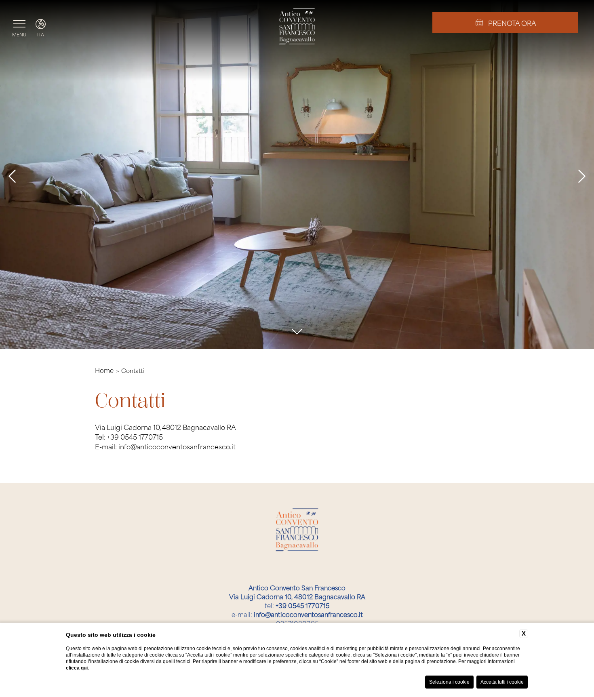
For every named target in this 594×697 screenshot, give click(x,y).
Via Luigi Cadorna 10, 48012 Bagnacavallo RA (297, 592)
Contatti (132, 370)
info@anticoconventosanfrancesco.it (177, 446)
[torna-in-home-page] (297, 27)
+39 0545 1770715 (135, 436)
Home (104, 370)
